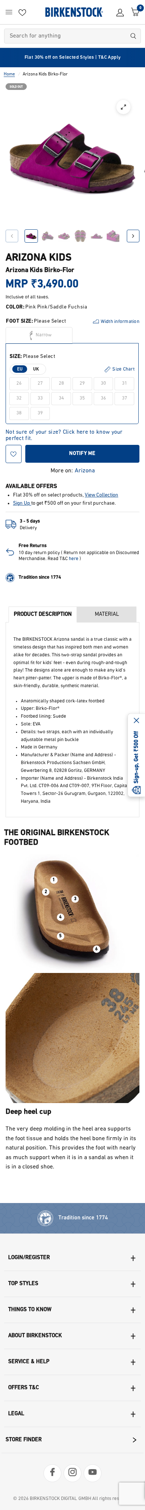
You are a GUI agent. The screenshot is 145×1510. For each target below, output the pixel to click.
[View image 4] (80, 236)
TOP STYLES (23, 1284)
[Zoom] (123, 107)
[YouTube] (93, 1473)
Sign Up (22, 503)
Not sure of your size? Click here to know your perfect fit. (64, 433)
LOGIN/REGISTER (29, 1258)
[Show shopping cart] (133, 12)
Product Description (43, 614)
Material (107, 614)
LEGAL (16, 1414)
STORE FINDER (24, 1440)
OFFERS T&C (23, 1388)
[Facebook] (52, 1473)
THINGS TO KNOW (29, 1310)
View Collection (101, 495)
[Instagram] (72, 1473)
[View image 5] (96, 236)
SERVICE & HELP (28, 1362)
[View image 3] (64, 236)
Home (9, 74)
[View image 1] (31, 236)
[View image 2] (47, 236)
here (73, 558)
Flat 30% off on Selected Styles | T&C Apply (73, 57)
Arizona (85, 471)
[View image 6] (113, 236)
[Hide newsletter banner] (136, 721)
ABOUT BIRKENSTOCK (35, 1336)
